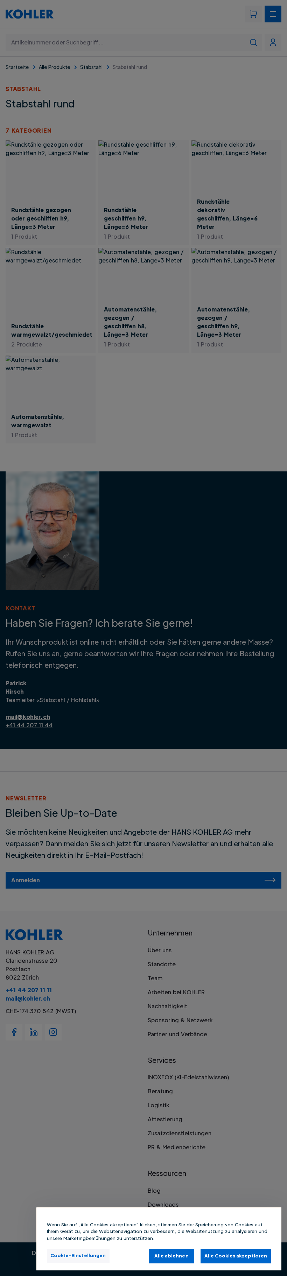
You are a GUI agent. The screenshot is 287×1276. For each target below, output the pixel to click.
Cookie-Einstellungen (78, 1255)
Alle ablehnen (171, 1256)
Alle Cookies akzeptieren (235, 1256)
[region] (158, 1238)
